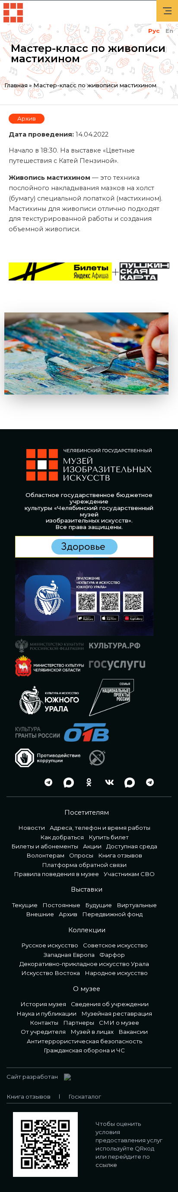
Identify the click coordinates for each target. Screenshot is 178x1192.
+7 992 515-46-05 (26, 782)
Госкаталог (84, 1096)
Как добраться (62, 837)
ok (87, 782)
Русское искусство (49, 945)
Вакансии (133, 1031)
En (169, 30)
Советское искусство (115, 945)
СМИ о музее (119, 1022)
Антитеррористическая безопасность (84, 1041)
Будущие (98, 905)
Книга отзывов (120, 855)
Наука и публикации (46, 1013)
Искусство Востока (50, 972)
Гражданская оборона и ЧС (84, 1050)
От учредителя (43, 1031)
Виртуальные (137, 905)
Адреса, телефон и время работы (100, 827)
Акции (92, 846)
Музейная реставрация (116, 1013)
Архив (26, 118)
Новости (31, 827)
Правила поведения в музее (56, 873)
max (66, 782)
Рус (153, 30)
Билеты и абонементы (44, 846)
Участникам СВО (129, 873)
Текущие (25, 905)
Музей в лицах (92, 1031)
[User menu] (167, 11)
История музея (43, 1004)
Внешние (40, 914)
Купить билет (109, 837)
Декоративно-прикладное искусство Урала (84, 963)
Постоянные (61, 905)
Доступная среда (131, 846)
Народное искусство (116, 972)
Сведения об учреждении (110, 1004)
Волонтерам (45, 855)
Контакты (44, 1022)
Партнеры (78, 1022)
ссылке (106, 1164)
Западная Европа (69, 954)
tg (46, 782)
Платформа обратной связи (84, 864)
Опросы (81, 855)
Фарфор (112, 954)
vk (107, 782)
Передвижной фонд (112, 914)
